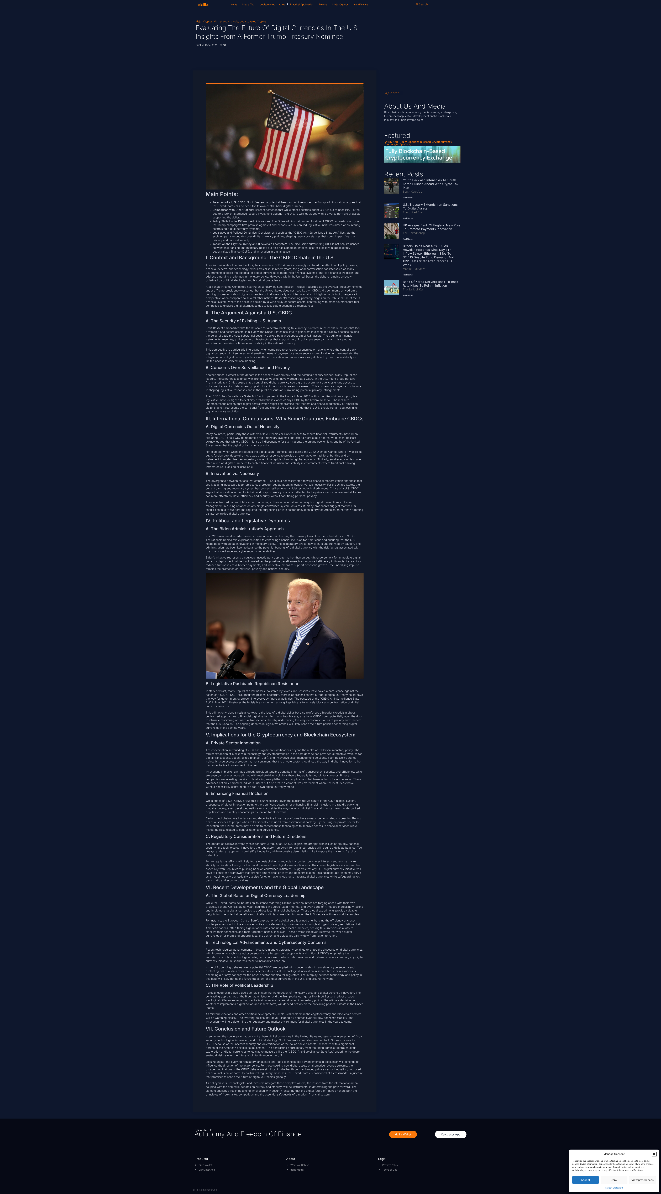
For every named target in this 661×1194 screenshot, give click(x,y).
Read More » (408, 198)
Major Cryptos (340, 4)
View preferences (642, 1180)
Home (234, 4)
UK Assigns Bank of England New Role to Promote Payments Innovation (431, 227)
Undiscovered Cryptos (272, 4)
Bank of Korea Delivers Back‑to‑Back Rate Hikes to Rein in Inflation (430, 283)
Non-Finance (361, 4)
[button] (654, 1154)
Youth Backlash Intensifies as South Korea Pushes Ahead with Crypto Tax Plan (430, 183)
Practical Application (301, 4)
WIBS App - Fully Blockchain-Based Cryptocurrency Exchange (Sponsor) (418, 143)
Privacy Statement (614, 1188)
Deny (614, 1180)
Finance (322, 4)
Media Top (248, 4)
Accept (585, 1180)
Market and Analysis (226, 21)
